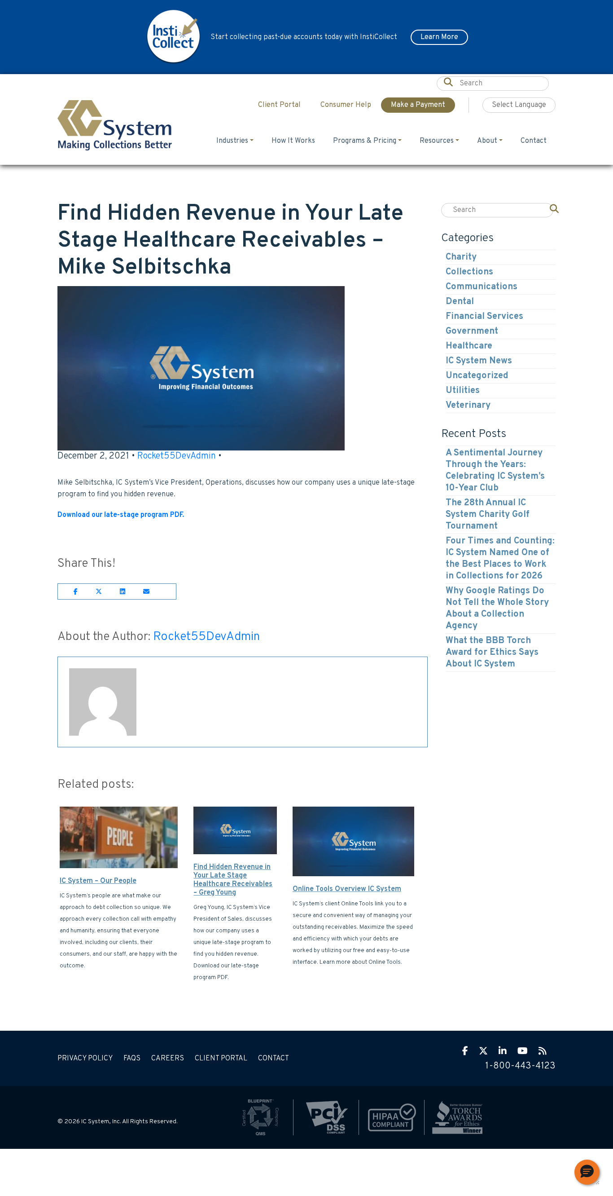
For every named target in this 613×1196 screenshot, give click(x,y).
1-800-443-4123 (520, 1066)
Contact (534, 141)
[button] (587, 1172)
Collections (469, 272)
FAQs (131, 1058)
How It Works (293, 141)
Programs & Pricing (364, 141)
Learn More (439, 37)
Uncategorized (477, 376)
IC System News (479, 361)
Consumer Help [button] (345, 105)
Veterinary (468, 405)
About (487, 141)
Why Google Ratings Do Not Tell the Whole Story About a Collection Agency (497, 608)
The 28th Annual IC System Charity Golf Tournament (488, 514)
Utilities (463, 391)
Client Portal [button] (279, 105)
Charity (461, 257)
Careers (167, 1058)
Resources (437, 141)
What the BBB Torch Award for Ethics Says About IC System (492, 652)
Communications (481, 287)
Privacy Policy (85, 1058)
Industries (232, 141)
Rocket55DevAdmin (176, 456)
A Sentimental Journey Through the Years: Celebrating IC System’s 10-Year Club (495, 470)
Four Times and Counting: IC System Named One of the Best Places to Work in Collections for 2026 (500, 558)
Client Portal (221, 1058)
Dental (460, 302)
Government (472, 331)
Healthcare (469, 346)
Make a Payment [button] (418, 105)
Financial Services (484, 316)
